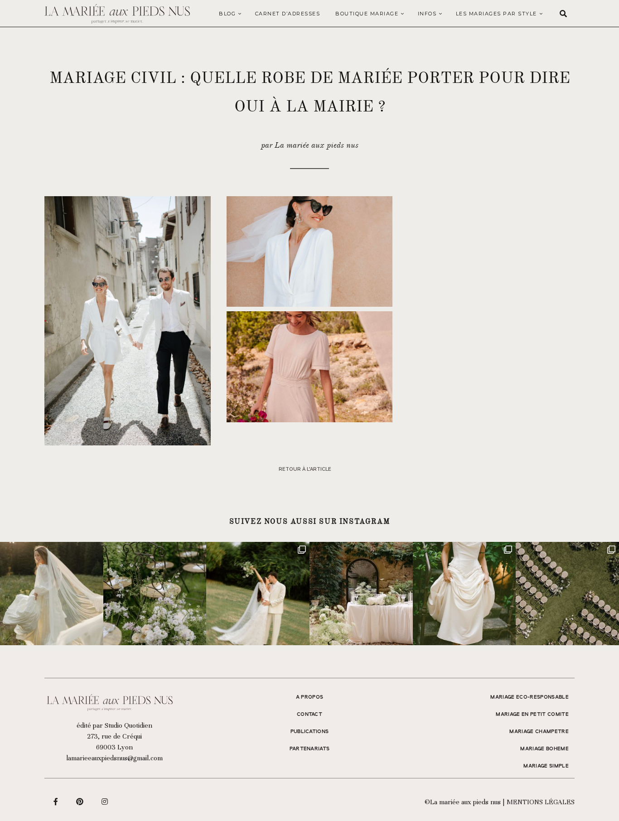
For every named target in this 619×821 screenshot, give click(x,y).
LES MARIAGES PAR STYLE (496, 13)
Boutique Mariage (366, 13)
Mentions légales (541, 802)
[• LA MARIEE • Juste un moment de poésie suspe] (51, 593)
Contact (309, 714)
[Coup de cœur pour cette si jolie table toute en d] (361, 593)
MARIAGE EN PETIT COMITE (532, 714)
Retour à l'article (305, 469)
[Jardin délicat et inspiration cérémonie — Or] (567, 593)
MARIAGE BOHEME (544, 749)
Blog (227, 13)
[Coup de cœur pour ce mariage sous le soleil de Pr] (464, 593)
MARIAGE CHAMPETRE (539, 732)
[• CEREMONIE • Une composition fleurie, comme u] (155, 593)
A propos (310, 697)
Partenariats (310, 749)
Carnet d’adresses (287, 13)
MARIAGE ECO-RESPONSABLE (529, 697)
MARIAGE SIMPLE (546, 766)
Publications (309, 732)
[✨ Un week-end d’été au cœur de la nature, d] (258, 593)
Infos (427, 13)
